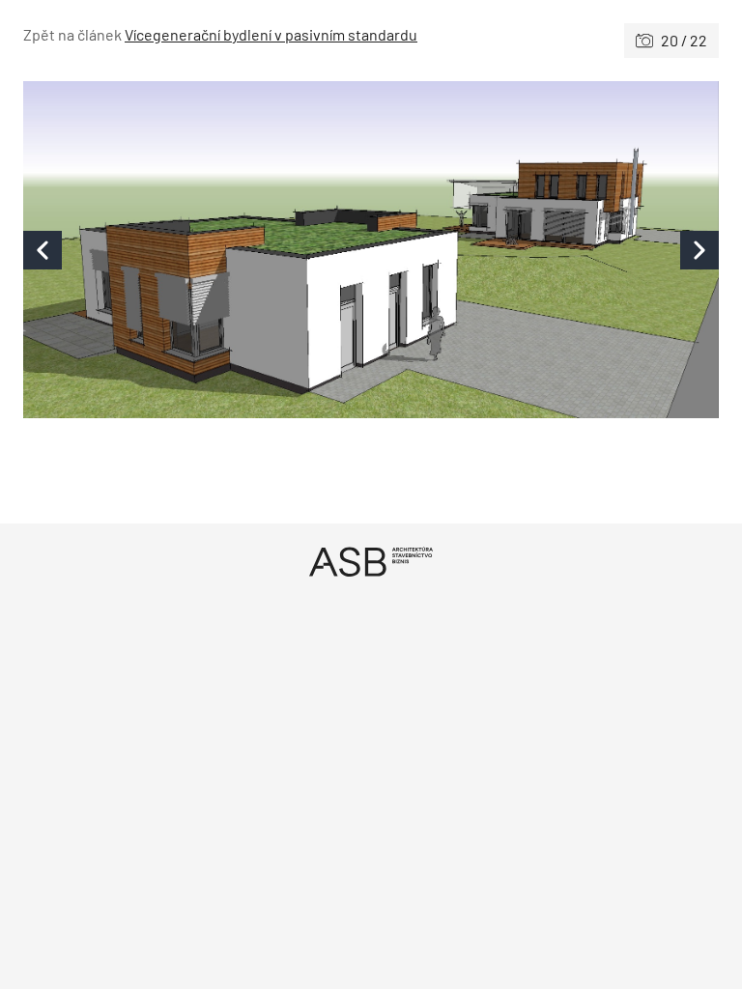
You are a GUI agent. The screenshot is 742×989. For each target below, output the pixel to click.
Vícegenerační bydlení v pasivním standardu (271, 34)
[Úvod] (371, 562)
